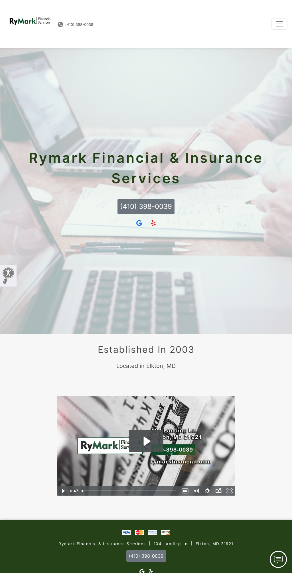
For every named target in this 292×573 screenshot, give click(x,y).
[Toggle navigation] (279, 24)
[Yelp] (153, 223)
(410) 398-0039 (78, 24)
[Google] (139, 223)
